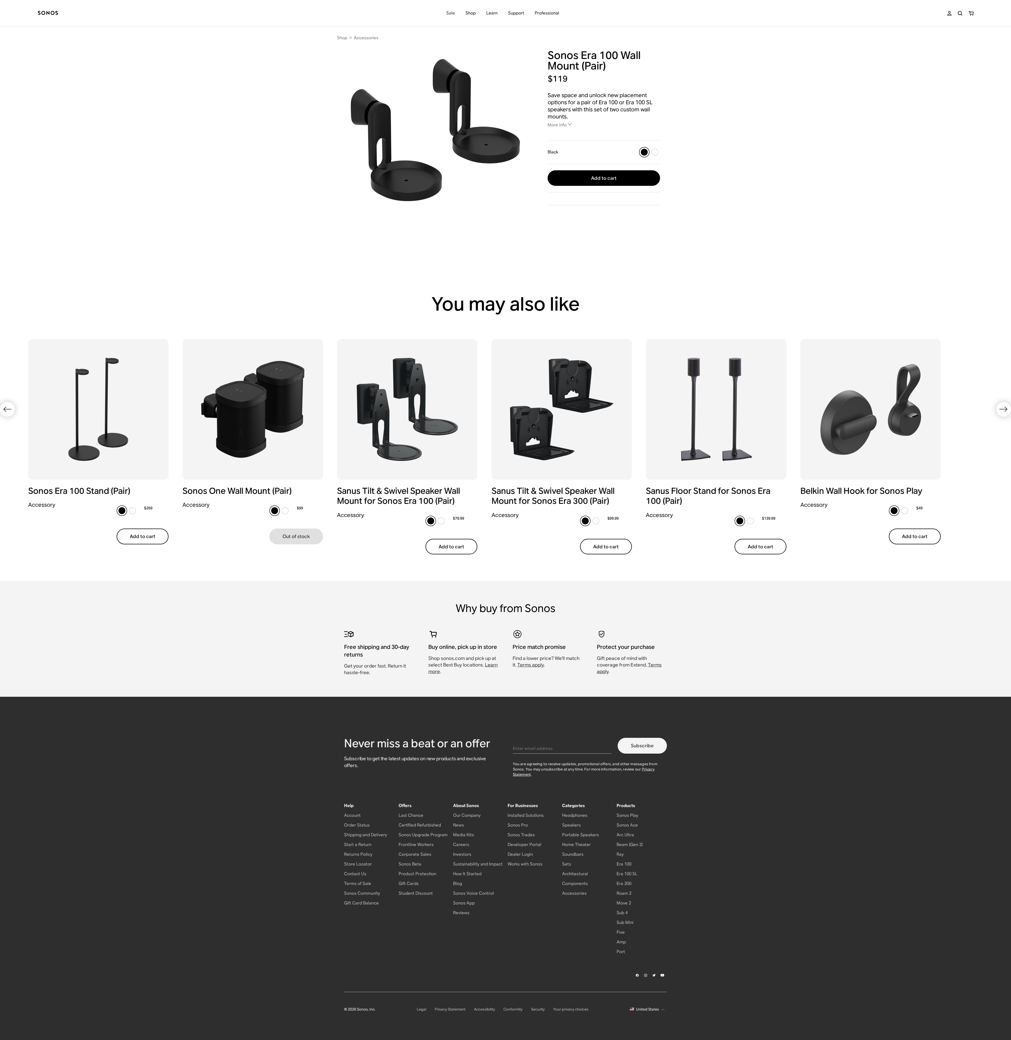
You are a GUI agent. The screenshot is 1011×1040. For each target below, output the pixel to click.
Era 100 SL (627, 874)
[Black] (644, 152)
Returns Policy (358, 854)
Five (621, 932)
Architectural (575, 874)
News (458, 825)
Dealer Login (520, 854)
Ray (620, 854)
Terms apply (530, 665)
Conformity (513, 1009)
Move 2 (624, 903)
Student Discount (416, 893)
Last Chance (411, 815)
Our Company (466, 815)
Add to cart (604, 178)
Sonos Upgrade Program (423, 835)
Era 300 (624, 883)
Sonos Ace (627, 825)
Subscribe (642, 746)
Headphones (574, 815)
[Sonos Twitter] (654, 975)
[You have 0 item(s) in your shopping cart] (971, 13)
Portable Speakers (580, 835)
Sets (566, 864)
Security (538, 1009)
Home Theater (576, 844)
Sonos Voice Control (473, 893)
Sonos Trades (521, 835)
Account (352, 815)
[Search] (960, 13)
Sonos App (464, 903)
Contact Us (355, 874)
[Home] (47, 13)
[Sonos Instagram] (646, 975)
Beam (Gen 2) (630, 844)
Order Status (357, 825)
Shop (342, 38)
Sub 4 (622, 912)
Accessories (366, 38)
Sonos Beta (410, 864)
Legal (421, 1009)
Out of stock (296, 536)
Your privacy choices (570, 1009)
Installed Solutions (526, 815)
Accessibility (484, 1009)
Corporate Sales (415, 854)
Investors (462, 854)
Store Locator (358, 864)
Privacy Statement (450, 1009)
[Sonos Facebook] (637, 975)
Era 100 (624, 864)
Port (621, 951)
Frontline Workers (416, 844)
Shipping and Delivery (365, 835)
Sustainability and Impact (478, 864)
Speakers (571, 825)
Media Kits (463, 835)
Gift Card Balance (361, 903)
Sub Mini (625, 922)
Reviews (461, 912)
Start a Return (357, 844)
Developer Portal (524, 844)
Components (575, 883)
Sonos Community (362, 893)
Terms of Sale (357, 883)
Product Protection (417, 874)
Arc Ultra (625, 835)
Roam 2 (624, 893)
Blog (457, 883)
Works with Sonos (525, 864)
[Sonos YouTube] (662, 975)
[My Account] (949, 13)
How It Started (467, 874)
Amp (621, 942)
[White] (655, 152)
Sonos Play (627, 815)
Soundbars (572, 854)
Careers (461, 844)
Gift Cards (409, 883)
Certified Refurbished (420, 825)
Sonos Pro (518, 825)
